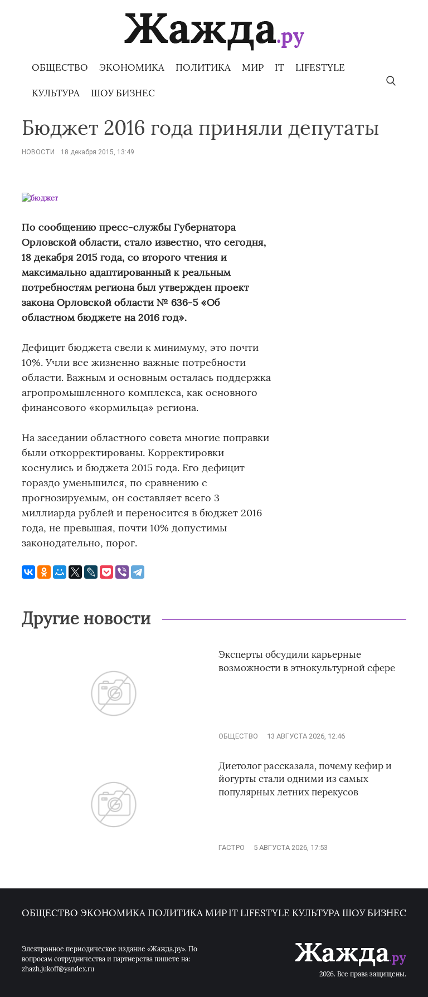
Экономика (131, 67)
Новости (38, 152)
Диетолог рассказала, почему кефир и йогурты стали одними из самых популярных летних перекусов (305, 779)
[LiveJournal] (91, 572)
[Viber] (122, 572)
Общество (60, 67)
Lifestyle (320, 67)
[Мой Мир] (59, 572)
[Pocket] (106, 572)
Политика (203, 67)
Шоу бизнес (123, 93)
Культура (56, 93)
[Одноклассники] (44, 572)
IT (279, 67)
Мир (253, 67)
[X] (75, 572)
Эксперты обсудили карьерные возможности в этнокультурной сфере (306, 661)
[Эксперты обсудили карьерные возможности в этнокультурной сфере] (114, 736)
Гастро (231, 847)
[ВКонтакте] (28, 572)
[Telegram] (137, 572)
